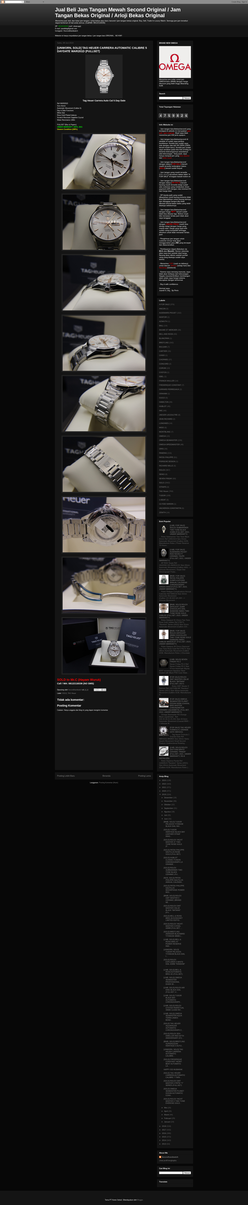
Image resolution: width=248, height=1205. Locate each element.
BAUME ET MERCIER (168, 330)
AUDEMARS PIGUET (167, 313)
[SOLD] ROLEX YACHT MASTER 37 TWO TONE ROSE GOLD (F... (173, 843)
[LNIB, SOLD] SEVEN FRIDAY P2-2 (178, 660)
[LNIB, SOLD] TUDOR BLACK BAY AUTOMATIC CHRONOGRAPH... (173, 998)
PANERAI (163, 453)
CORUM (162, 368)
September (169, 808)
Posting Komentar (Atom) (108, 783)
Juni (166, 819)
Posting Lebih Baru (66, 776)
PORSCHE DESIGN (167, 461)
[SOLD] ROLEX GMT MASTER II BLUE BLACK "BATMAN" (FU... (172, 909)
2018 (164, 1126)
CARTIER (163, 351)
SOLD (64, 693)
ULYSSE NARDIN (166, 504)
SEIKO (162, 474)
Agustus (167, 812)
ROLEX (162, 470)
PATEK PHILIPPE (166, 457)
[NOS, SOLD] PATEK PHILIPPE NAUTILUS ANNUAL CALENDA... (173, 880)
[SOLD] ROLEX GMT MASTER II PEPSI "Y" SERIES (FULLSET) (173, 1083)
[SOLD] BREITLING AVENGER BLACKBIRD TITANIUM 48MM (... (174, 934)
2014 (164, 1140)
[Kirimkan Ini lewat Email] (95, 690)
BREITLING (164, 343)
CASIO (162, 355)
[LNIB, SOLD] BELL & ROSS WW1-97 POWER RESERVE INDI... (172, 942)
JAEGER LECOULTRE (168, 415)
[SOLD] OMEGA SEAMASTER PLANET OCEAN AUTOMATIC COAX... (174, 1092)
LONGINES (163, 423)
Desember (168, 798)
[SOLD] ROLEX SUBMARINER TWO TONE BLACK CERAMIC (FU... (173, 871)
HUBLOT (162, 406)
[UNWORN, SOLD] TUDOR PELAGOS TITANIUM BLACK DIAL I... (174, 953)
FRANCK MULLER (166, 381)
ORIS (161, 449)
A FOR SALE (164, 304)
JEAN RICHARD (165, 419)
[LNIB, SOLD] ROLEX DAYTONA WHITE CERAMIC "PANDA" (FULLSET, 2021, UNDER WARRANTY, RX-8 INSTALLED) (175, 752)
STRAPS (162, 487)
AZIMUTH (163, 321)
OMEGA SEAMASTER (168, 440)
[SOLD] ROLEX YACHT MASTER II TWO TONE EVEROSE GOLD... (174, 1101)
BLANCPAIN (164, 338)
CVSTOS (162, 372)
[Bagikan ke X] (100, 690)
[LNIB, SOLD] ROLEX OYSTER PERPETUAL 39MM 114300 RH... (174, 1008)
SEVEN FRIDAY (165, 478)
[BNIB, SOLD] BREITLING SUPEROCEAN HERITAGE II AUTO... (174, 1043)
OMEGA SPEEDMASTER (169, 444)
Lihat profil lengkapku (168, 1160)
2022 (164, 784)
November (168, 801)
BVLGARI (163, 347)
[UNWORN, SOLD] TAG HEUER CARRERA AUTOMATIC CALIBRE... (173, 1052)
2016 (164, 1133)
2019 (164, 794)
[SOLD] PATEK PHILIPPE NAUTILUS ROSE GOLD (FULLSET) (174, 852)
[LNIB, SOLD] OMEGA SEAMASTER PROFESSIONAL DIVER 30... (173, 980)
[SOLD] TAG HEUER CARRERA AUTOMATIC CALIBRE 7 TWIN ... (174, 1075)
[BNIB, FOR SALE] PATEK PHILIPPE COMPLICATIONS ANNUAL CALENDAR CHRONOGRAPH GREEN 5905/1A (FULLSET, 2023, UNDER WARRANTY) (173, 582)
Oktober (167, 805)
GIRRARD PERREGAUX (169, 389)
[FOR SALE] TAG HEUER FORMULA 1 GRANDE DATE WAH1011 (180, 729)
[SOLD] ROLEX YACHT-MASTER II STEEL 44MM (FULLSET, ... (173, 926)
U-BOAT (162, 500)
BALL (161, 326)
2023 (164, 780)
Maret (166, 1115)
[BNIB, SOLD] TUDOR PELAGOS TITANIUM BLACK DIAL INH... (173, 824)
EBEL (161, 376)
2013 (164, 1144)
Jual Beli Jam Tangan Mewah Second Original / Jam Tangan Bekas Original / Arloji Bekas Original (118, 12)
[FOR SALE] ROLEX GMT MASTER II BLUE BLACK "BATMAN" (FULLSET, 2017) (179, 680)
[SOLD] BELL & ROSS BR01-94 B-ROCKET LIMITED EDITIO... (173, 918)
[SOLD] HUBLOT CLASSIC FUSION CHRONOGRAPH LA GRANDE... (173, 861)
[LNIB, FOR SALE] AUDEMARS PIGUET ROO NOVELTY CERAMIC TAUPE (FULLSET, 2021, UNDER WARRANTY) (175, 555)
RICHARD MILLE (166, 466)
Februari (168, 1118)
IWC (161, 411)
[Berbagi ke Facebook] (102, 690)
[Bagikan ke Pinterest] (105, 690)
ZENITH (162, 512)
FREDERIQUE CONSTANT (170, 385)
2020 (164, 791)
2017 (164, 1130)
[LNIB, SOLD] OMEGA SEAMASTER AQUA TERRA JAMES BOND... (173, 1016)
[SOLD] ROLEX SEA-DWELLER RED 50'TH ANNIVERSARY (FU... (174, 1036)
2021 (164, 787)
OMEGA (162, 436)
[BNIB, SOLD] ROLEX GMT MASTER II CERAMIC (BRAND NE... (172, 899)
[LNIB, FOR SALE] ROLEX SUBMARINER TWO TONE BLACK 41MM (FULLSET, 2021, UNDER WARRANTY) (180, 529)
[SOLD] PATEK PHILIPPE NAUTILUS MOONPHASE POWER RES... (174, 889)
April (166, 1111)
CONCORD (163, 364)
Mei (166, 1108)
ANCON (162, 309)
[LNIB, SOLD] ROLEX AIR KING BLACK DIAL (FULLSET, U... (174, 990)
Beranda (106, 776)
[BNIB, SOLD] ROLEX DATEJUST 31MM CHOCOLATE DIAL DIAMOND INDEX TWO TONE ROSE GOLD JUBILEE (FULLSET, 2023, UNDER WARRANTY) (174, 611)
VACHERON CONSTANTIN (170, 508)
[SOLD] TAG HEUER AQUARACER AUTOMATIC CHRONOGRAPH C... (173, 1026)
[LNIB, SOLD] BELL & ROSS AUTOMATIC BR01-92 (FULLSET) (173, 972)
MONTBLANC (165, 432)
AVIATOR (163, 317)
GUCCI (162, 398)
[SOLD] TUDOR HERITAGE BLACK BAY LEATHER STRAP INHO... (174, 833)
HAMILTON (163, 402)
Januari (167, 1122)
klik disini (164, 174)
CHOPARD (163, 360)
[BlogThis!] (97, 690)
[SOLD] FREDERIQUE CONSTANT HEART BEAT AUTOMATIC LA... (173, 1062)
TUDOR (162, 495)
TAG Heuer (72, 693)
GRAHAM (163, 394)
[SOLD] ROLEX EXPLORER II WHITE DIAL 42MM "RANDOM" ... (174, 963)
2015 (164, 1137)
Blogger (140, 1200)
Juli (165, 815)
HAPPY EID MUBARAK (173, 1069)
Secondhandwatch (170, 1157)
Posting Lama (144, 776)
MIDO (161, 427)
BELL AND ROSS (166, 334)
